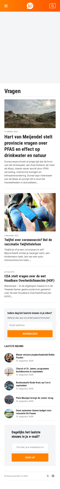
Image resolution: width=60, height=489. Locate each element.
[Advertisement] (30, 47)
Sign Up (30, 457)
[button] (6, 6)
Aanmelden (30, 333)
